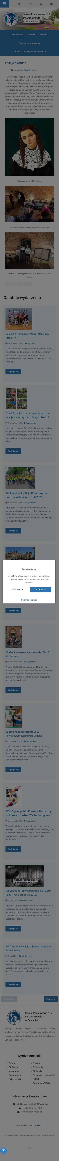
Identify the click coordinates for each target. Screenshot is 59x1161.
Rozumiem (41, 589)
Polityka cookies (29, 600)
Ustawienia (17, 589)
